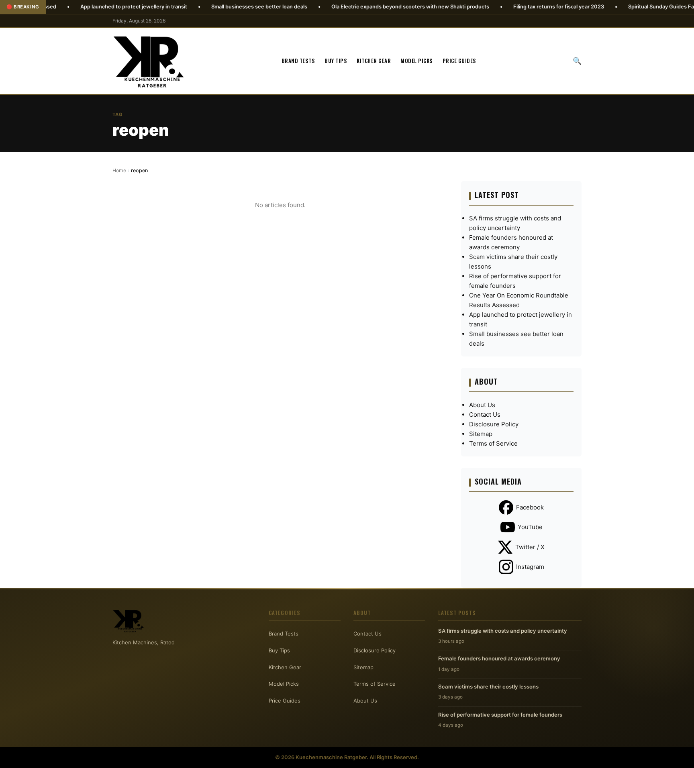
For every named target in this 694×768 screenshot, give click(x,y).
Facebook (530, 507)
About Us (482, 405)
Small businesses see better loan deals (228, 7)
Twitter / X (530, 547)
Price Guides (459, 61)
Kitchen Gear (374, 61)
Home (119, 170)
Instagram (530, 566)
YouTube (530, 527)
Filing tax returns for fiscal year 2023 (527, 7)
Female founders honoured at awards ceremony (499, 658)
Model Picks (416, 61)
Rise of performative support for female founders (500, 714)
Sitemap (480, 434)
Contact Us (484, 414)
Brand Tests (298, 61)
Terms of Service (493, 443)
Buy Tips (336, 61)
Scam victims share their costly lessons (488, 686)
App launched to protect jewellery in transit (102, 7)
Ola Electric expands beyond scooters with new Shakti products (379, 7)
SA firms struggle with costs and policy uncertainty (502, 630)
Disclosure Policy (493, 424)
